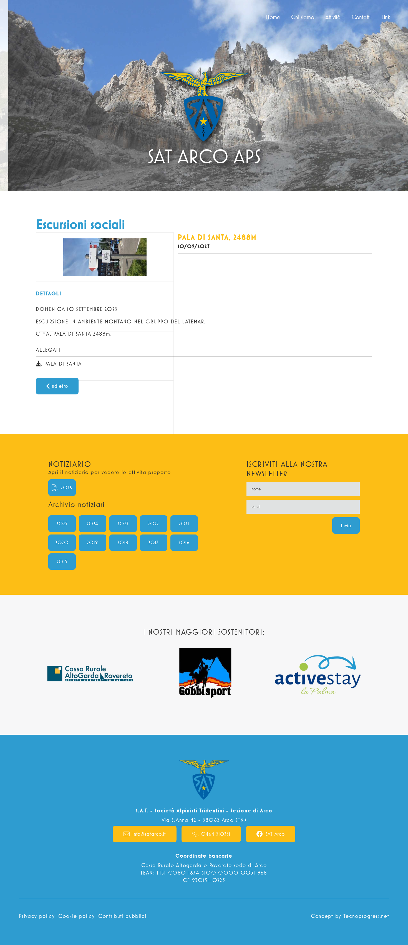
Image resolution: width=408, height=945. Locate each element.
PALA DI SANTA (62, 363)
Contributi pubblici (122, 916)
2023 (123, 523)
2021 (184, 523)
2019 (92, 542)
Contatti (361, 17)
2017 (153, 542)
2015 (62, 561)
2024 (93, 523)
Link (388, 17)
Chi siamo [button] (302, 17)
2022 (153, 523)
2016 (184, 542)
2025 (61, 523)
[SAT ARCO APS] (204, 95)
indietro (59, 386)
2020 (62, 542)
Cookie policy (76, 916)
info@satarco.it (149, 834)
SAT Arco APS (29, 16)
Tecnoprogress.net (366, 916)
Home (275, 17)
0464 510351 (215, 834)
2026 (66, 487)
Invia (346, 525)
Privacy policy (37, 916)
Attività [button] (333, 17)
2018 (123, 542)
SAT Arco (275, 834)
